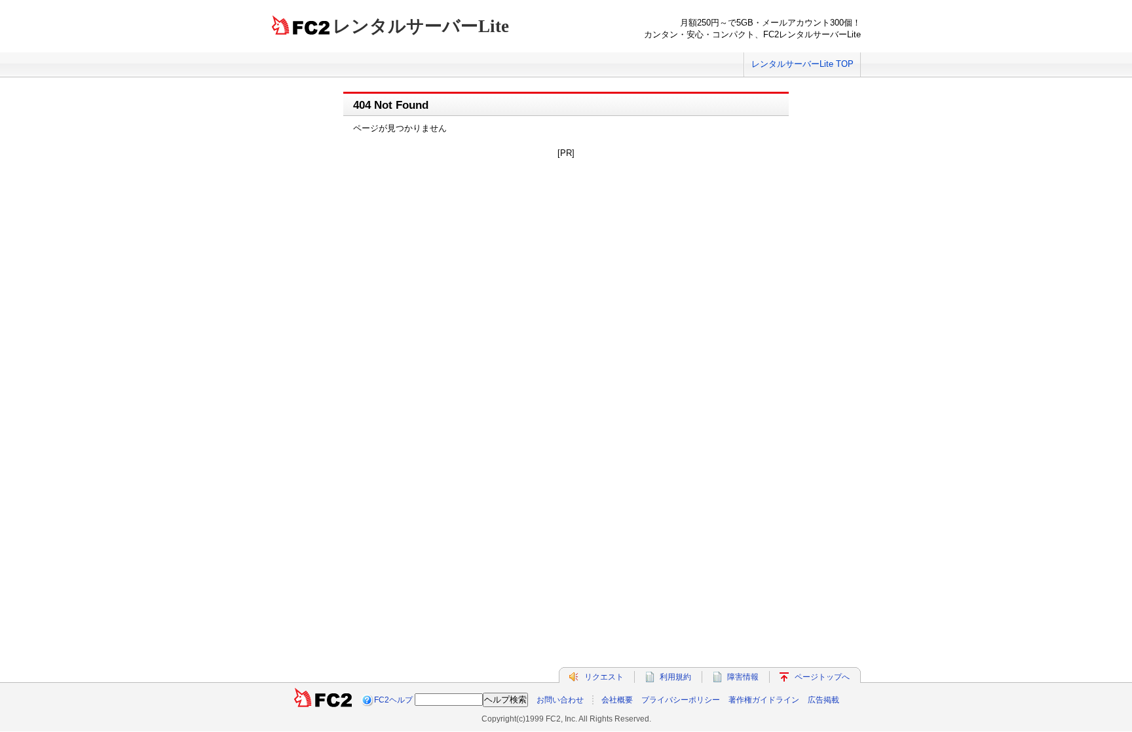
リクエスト (604, 677)
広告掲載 (823, 699)
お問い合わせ (560, 699)
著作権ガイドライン (763, 699)
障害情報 (743, 677)
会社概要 (617, 699)
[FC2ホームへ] (322, 699)
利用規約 (675, 677)
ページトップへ (822, 677)
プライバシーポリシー (680, 699)
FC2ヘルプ (393, 699)
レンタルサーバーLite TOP (802, 64)
